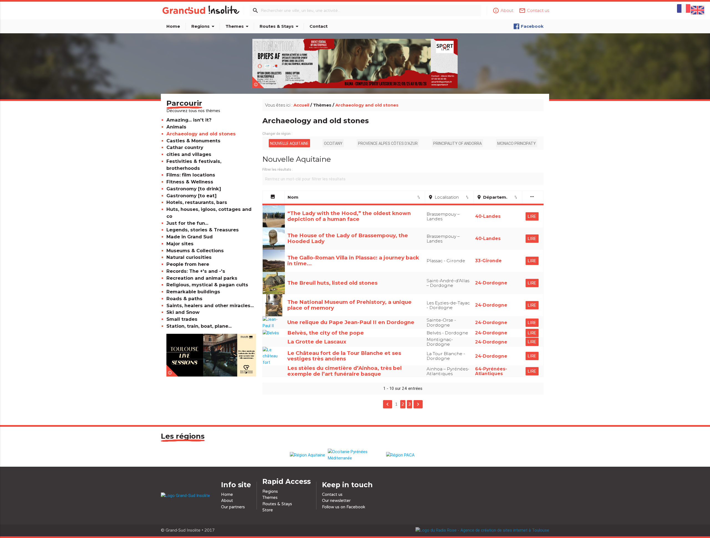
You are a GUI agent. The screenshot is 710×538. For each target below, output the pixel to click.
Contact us (332, 494)
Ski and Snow (182, 312)
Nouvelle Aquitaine (289, 143)
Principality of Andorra (457, 143)
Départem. (497, 197)
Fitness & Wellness (189, 182)
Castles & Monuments (193, 140)
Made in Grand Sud (189, 236)
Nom (354, 197)
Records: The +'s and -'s (195, 271)
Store (267, 509)
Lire (532, 216)
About (227, 500)
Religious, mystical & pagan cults (207, 284)
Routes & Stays (280, 26)
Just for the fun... (187, 223)
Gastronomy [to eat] (191, 195)
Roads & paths (184, 298)
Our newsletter (336, 500)
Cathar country (184, 147)
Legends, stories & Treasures (202, 230)
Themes (237, 26)
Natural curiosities (189, 257)
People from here (187, 264)
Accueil (301, 105)
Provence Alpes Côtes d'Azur (388, 143)
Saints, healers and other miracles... (210, 305)
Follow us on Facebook (343, 506)
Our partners (233, 506)
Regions (203, 26)
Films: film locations (190, 175)
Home (173, 26)
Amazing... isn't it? (188, 120)
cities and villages (188, 154)
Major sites (180, 243)
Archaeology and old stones (201, 134)
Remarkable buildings (193, 291)
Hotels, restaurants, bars (196, 202)
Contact (319, 26)
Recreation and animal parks (201, 278)
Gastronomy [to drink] (193, 188)
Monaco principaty (516, 143)
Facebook (532, 26)
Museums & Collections (195, 250)
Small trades (181, 319)
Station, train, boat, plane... (199, 326)
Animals (176, 127)
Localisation (448, 197)
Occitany (333, 143)
